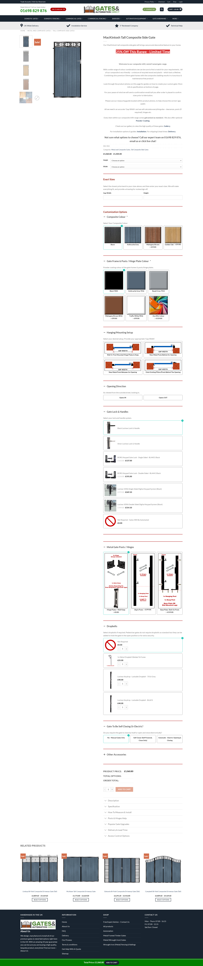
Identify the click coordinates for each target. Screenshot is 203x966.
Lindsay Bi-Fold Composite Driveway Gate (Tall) (40, 891)
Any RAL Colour (158, 316)
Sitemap (65, 953)
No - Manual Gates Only (116, 738)
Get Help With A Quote (71, 949)
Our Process (67, 940)
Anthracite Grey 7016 (136, 291)
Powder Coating (142, 121)
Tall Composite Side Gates (63, 31)
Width (105, 166)
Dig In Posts (138, 610)
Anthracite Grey (133, 245)
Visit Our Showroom (39, 2)
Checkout (161, 2)
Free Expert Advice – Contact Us (116, 922)
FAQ (64, 931)
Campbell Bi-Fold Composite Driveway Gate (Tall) (163, 891)
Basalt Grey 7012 (158, 291)
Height (105, 160)
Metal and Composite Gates (39, 31)
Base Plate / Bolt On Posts (169, 610)
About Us (24, 951)
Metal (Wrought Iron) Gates (114, 940)
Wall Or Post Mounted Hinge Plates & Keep (123, 355)
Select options (40, 899)
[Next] (95, 68)
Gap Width (107, 193)
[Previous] (38, 68)
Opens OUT (163, 398)
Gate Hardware (159, 19)
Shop (174, 2)
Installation (141, 131)
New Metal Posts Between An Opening (123, 372)
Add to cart (124, 789)
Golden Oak (169, 245)
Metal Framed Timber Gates (114, 935)
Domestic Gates (31, 19)
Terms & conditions (69, 944)
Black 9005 (114, 291)
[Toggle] (105, 800)
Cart (168, 2)
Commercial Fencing (97, 19)
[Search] (162, 9)
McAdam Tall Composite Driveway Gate (81, 891)
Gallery (167, 126)
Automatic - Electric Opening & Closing (169, 739)
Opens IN (122, 398)
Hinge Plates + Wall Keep (116, 610)
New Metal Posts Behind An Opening (163, 355)
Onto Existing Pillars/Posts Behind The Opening (163, 372)
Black (113, 245)
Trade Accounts (25, 2)
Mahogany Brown (152, 245)
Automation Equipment (136, 19)
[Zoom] (37, 98)
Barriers (116, 19)
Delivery (171, 131)
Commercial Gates (74, 19)
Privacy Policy (149, 2)
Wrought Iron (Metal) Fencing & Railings (119, 944)
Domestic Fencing (51, 19)
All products (108, 926)
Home (22, 31)
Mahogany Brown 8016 (113, 316)
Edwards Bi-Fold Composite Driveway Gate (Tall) (122, 891)
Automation (108, 931)
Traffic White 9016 (136, 316)
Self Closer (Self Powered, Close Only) (142, 739)
